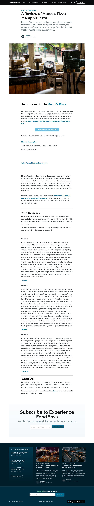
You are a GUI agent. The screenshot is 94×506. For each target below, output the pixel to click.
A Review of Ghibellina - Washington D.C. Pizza (18, 460)
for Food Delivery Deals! (47, 491)
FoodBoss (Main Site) (33, 2)
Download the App (45, 2)
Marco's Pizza (57, 104)
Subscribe (80, 2)
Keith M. (25, 329)
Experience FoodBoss (14, 2)
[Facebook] (71, 2)
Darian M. (25, 371)
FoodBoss (27, 35)
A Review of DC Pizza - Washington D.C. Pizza (17, 468)
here (54, 391)
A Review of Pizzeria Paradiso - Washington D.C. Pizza (20, 453)
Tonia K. (24, 280)
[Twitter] (74, 2)
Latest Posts (42, 501)
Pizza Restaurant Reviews (29, 10)
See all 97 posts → (17, 476)
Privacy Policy (49, 501)
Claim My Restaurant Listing (59, 2)
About (24, 2)
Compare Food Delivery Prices (47, 129)
